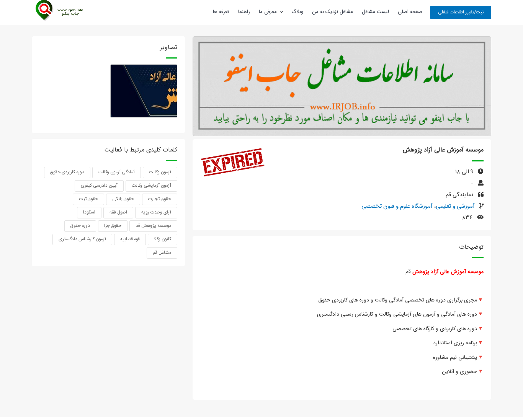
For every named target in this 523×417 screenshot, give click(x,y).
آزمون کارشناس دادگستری (82, 239)
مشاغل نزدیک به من (332, 12)
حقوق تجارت (159, 199)
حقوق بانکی (123, 199)
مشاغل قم (162, 252)
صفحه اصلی (410, 12)
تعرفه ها (221, 12)
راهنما (244, 12)
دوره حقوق (80, 226)
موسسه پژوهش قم (153, 226)
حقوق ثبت (88, 199)
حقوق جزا (112, 226)
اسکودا (89, 212)
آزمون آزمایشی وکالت (151, 185)
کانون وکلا (162, 239)
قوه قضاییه (130, 239)
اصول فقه (118, 212)
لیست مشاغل (375, 12)
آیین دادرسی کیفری (99, 185)
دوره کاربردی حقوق (67, 172)
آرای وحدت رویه (156, 212)
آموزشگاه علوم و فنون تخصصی (397, 206)
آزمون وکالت (160, 172)
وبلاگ (297, 12)
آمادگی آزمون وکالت (116, 172)
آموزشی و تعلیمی (455, 206)
